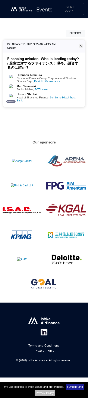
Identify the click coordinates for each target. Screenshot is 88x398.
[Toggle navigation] (5, 9)
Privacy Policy (45, 393)
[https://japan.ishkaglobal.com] (32, 9)
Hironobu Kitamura (29, 75)
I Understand (75, 386)
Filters (75, 33)
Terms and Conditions (44, 345)
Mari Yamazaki (26, 86)
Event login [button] (69, 9)
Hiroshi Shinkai (27, 94)
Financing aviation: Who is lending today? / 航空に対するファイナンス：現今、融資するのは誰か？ (43, 63)
